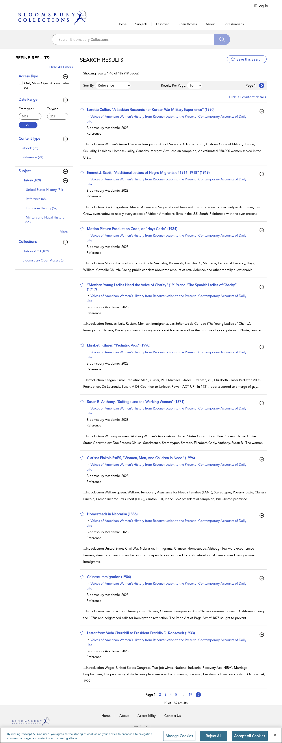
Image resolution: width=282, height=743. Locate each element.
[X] (146, 727)
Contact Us (172, 716)
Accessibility (146, 716)
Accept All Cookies (249, 736)
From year (26, 109)
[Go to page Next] (198, 694)
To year (52, 109)
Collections (28, 241)
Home (121, 24)
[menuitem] (44, 150)
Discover (162, 24)
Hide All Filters (61, 67)
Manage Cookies (179, 736)
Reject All (213, 736)
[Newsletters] (136, 727)
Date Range (28, 99)
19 (190, 695)
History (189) (31, 180)
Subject (25, 171)
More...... (66, 232)
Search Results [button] (101, 60)
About (210, 24)
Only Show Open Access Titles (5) (46, 85)
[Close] (275, 735)
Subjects (141, 24)
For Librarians (234, 24)
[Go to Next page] (261, 85)
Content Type (29, 138)
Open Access (187, 24)
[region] (141, 735)
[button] (82, 109)
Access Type (28, 76)
